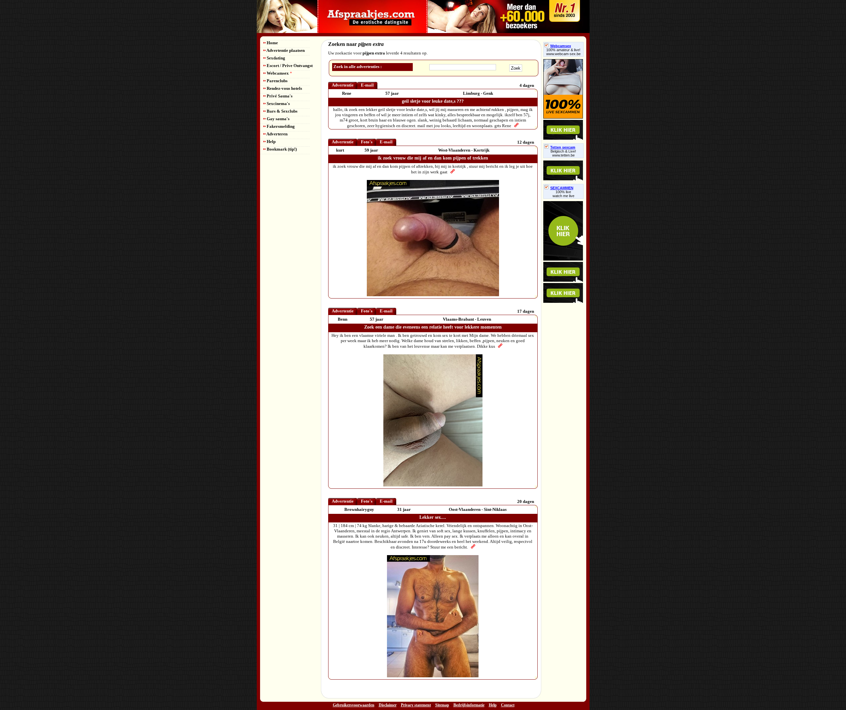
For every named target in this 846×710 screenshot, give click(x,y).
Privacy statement (416, 705)
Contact (508, 705)
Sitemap (442, 705)
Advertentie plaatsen (285, 50)
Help (271, 141)
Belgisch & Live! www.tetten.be (563, 153)
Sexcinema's (278, 103)
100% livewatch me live (563, 194)
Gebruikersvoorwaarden (353, 705)
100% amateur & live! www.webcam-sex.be (563, 52)
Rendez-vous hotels (284, 88)
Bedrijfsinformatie (468, 705)
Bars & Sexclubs (281, 111)
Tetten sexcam (562, 147)
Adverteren (277, 133)
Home (272, 42)
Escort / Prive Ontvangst (289, 65)
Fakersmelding (280, 126)
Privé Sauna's (279, 95)
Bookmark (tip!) (281, 149)
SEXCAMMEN (561, 188)
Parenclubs (277, 80)
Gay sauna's (277, 118)
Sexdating (275, 57)
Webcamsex (279, 73)
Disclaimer (388, 705)
